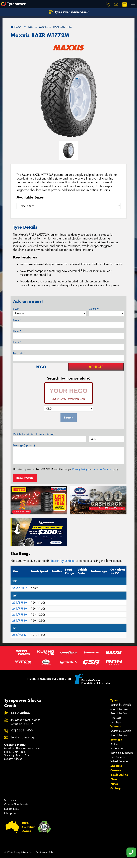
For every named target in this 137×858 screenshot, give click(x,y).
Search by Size (119, 709)
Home (17, 27)
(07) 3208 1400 (22, 730)
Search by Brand (119, 713)
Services (116, 739)
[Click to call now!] (107, 4)
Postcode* (19, 353)
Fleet (113, 779)
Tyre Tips (115, 722)
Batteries (115, 744)
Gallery (115, 788)
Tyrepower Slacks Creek (71, 12)
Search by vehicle (62, 561)
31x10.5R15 (20, 588)
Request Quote (24, 477)
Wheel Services (119, 761)
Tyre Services (117, 757)
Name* (17, 320)
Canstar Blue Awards (16, 804)
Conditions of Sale (44, 852)
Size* (16, 308)
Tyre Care (115, 717)
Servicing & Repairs (121, 752)
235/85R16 (19, 602)
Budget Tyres (11, 809)
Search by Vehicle (120, 704)
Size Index (10, 800)
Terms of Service (102, 469)
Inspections (116, 748)
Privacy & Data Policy (24, 852)
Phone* (17, 331)
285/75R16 (19, 620)
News (114, 784)
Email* (17, 342)
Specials (116, 766)
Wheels (115, 726)
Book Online (119, 775)
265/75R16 (19, 614)
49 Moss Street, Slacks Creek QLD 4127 (25, 722)
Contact (115, 770)
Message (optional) (24, 445)
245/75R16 (19, 608)
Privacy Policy (79, 469)
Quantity (94, 308)
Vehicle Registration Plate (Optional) (33, 434)
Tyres (114, 700)
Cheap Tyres (11, 813)
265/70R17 (19, 635)
